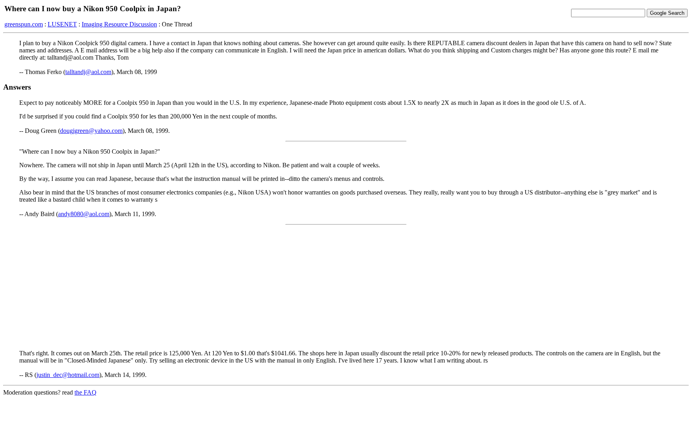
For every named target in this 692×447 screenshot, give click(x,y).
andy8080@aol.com (83, 213)
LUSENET (62, 24)
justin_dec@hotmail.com (67, 374)
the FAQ (85, 392)
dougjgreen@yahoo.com (91, 130)
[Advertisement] (346, 287)
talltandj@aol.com (88, 71)
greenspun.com (23, 24)
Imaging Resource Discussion (119, 24)
